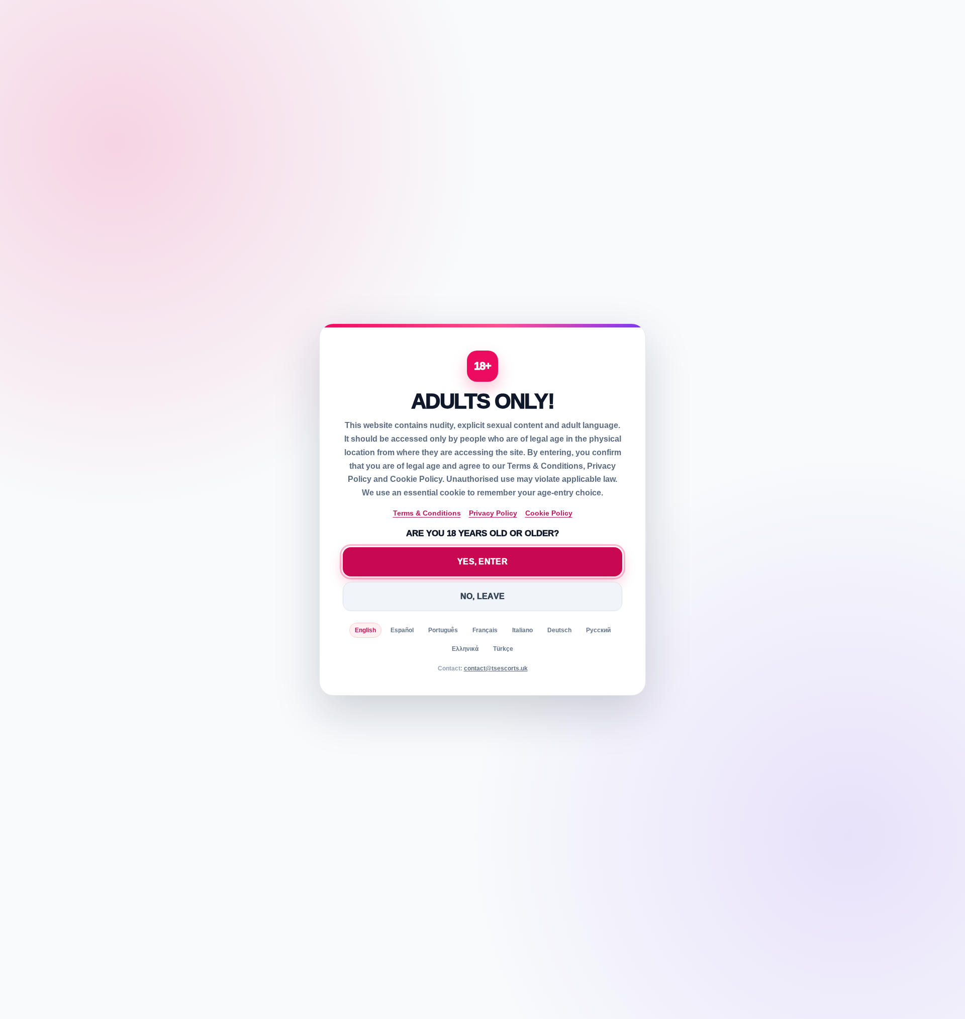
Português (443, 630)
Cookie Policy (548, 513)
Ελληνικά (465, 648)
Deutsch (559, 630)
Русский (598, 630)
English (365, 630)
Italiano (522, 630)
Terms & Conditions (427, 513)
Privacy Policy (493, 513)
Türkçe (503, 648)
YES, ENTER (482, 561)
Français (485, 630)
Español (402, 630)
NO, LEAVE (482, 596)
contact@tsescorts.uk (496, 668)
